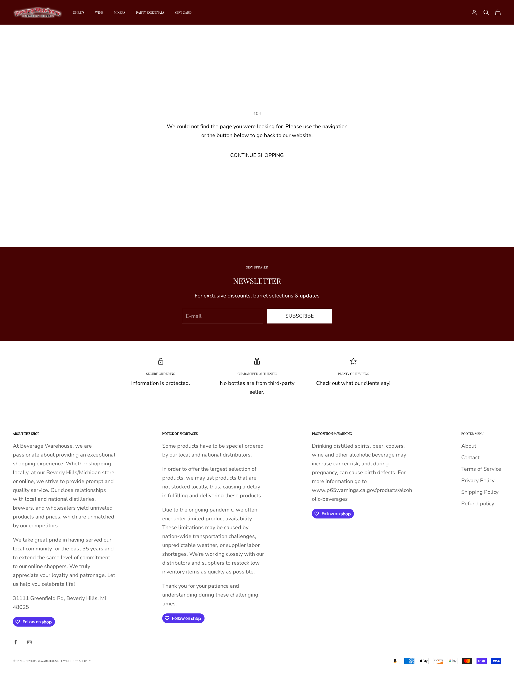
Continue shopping (257, 155)
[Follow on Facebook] (15, 642)
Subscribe (299, 315)
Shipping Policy (479, 492)
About (468, 446)
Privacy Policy (477, 480)
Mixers (119, 12)
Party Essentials (150, 12)
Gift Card (183, 12)
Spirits (78, 12)
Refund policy (477, 503)
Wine (99, 12)
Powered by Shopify (75, 661)
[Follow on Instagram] (29, 642)
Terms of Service (481, 469)
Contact (470, 457)
